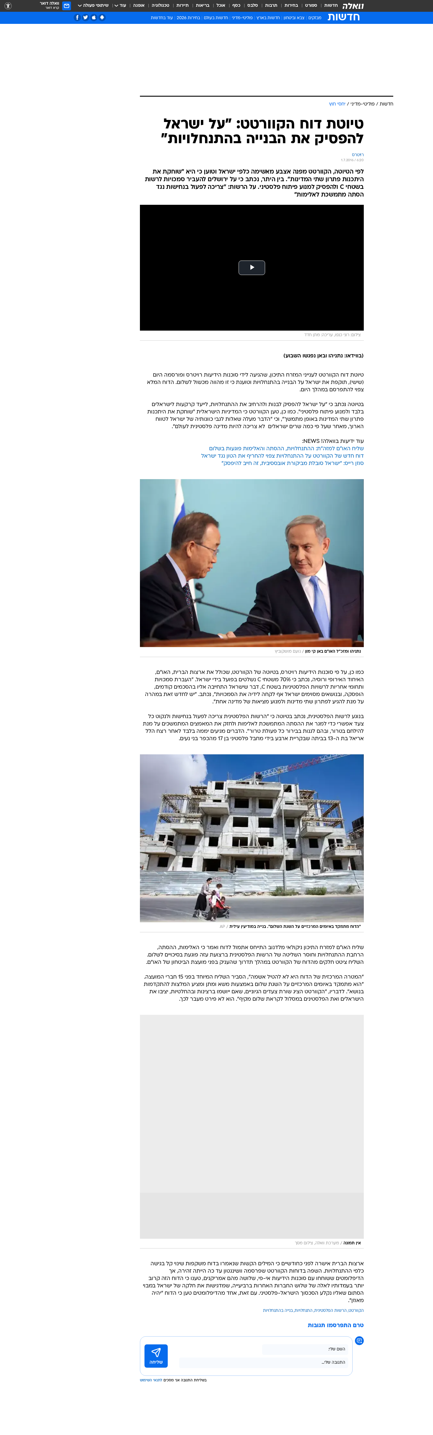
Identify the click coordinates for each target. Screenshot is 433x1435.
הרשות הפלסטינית (330, 1311)
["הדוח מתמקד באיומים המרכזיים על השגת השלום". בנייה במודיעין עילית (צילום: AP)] (252, 843)
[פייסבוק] (77, 17)
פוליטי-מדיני (242, 18)
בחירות (291, 6)
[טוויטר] (85, 17)
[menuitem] (327, 6)
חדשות (331, 6)
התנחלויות (304, 1311)
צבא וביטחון (294, 18)
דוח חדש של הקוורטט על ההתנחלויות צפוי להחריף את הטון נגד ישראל (282, 456)
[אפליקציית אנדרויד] (102, 17)
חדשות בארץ (268, 18)
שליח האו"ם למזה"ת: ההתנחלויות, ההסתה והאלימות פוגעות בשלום (286, 449)
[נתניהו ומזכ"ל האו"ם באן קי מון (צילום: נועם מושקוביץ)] (252, 568)
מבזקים (314, 18)
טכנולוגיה (160, 6)
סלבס (252, 6)
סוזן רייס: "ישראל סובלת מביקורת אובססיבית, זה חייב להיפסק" (293, 463)
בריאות (202, 6)
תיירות (182, 6)
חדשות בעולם (216, 18)
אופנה (139, 6)
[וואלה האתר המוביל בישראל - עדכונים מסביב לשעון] (353, 6)
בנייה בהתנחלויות (278, 1311)
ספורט (311, 6)
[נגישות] (8, 6)
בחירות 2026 (188, 18)
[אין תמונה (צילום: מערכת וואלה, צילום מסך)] (252, 1132)
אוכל (220, 6)
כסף (236, 6)
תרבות (271, 6)
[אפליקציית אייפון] (93, 17)
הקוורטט (356, 1311)
